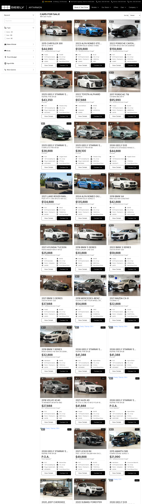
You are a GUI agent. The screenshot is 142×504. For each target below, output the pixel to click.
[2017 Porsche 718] (124, 81)
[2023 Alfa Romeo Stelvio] (90, 30)
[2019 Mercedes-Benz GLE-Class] (90, 285)
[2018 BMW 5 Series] (90, 234)
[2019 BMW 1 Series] (56, 336)
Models (94, 7)
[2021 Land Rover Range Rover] (56, 183)
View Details (48, 65)
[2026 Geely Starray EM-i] (90, 336)
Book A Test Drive (81, 7)
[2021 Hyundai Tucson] (56, 234)
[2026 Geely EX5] (124, 132)
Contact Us (64, 65)
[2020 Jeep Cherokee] (56, 489)
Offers (116, 7)
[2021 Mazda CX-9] (124, 285)
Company (132, 7)
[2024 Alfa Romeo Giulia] (90, 183)
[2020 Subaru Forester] (90, 489)
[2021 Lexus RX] (90, 438)
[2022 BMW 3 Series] (124, 234)
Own (122, 7)
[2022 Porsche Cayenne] (124, 30)
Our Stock (105, 7)
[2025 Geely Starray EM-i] (56, 81)
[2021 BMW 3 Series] (56, 285)
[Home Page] (21, 7)
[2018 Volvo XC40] (56, 387)
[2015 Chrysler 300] (56, 30)
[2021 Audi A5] (90, 387)
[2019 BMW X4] (124, 183)
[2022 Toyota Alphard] (90, 81)
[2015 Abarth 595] (124, 438)
